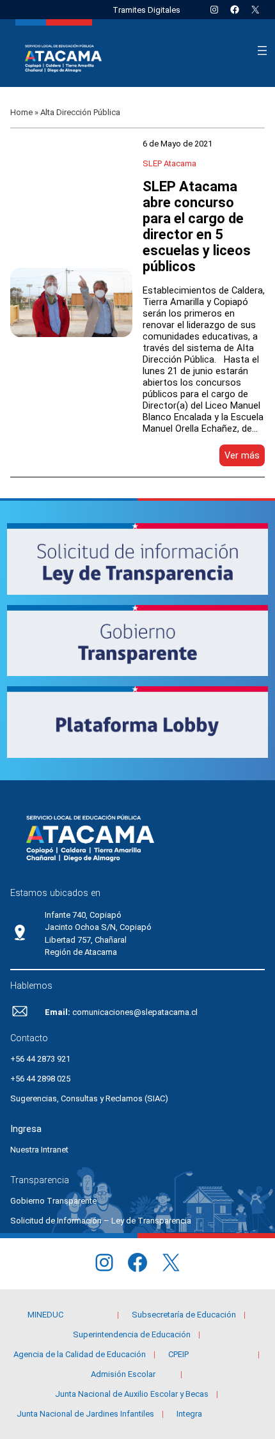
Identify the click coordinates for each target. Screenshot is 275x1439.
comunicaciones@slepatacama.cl (135, 1012)
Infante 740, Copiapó (83, 915)
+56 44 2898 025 (40, 1078)
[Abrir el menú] (262, 50)
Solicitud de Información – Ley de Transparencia (100, 1220)
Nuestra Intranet (39, 1149)
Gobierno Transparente (53, 1201)
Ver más (244, 457)
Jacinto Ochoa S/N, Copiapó (98, 927)
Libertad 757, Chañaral (86, 940)
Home (21, 112)
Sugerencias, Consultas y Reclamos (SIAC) (89, 1098)
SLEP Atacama (169, 163)
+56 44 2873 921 (40, 1059)
